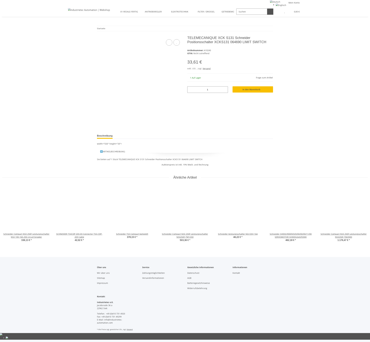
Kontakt (236, 273)
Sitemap (101, 278)
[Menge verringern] (190, 89)
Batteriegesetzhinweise (198, 283)
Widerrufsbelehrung (197, 288)
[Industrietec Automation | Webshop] (89, 10)
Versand (207, 68)
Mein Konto (294, 2)
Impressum (102, 283)
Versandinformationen (153, 278)
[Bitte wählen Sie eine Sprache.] (275, 1)
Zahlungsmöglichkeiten (153, 273)
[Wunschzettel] (284, 12)
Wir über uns (103, 273)
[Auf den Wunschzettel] (176, 42)
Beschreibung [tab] (105, 136)
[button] (279, 12)
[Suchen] (270, 12)
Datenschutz (193, 273)
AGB (189, 278)
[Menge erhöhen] (225, 89)
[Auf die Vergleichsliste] (169, 42)
